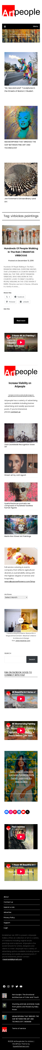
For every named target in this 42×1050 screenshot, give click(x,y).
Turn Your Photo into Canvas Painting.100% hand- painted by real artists (21, 776)
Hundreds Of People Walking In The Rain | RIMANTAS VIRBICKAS (21, 252)
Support (7, 923)
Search (7, 653)
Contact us (8, 902)
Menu (35, 26)
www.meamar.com (22, 641)
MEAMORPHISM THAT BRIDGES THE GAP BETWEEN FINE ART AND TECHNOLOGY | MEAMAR (25, 1019)
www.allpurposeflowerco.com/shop (19, 581)
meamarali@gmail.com (12, 959)
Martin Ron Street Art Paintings (17, 536)
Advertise (7, 912)
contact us (15, 412)
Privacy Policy (9, 917)
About (6, 897)
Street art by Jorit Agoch (15, 475)
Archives (8, 594)
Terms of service (19, 1028)
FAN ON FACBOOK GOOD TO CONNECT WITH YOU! (18, 673)
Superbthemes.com (21, 1046)
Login (6, 928)
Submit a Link (9, 907)
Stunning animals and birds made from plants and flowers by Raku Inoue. (26, 1007)
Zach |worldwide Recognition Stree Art (19, 445)
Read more (21, 321)
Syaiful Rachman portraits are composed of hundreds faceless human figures (18, 505)
